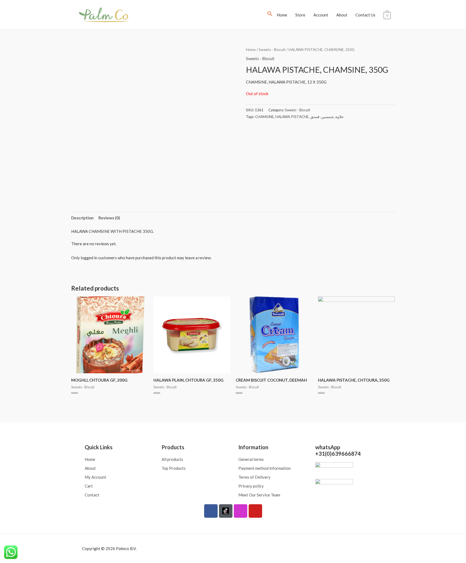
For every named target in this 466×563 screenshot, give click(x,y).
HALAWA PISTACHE (292, 117)
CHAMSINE (264, 117)
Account (320, 14)
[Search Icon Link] (270, 14)
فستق (315, 117)
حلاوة (339, 117)
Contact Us (365, 14)
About (341, 14)
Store (300, 14)
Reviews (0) (109, 217)
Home (282, 14)
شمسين (327, 117)
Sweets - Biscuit (272, 49)
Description (82, 217)
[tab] (82, 218)
